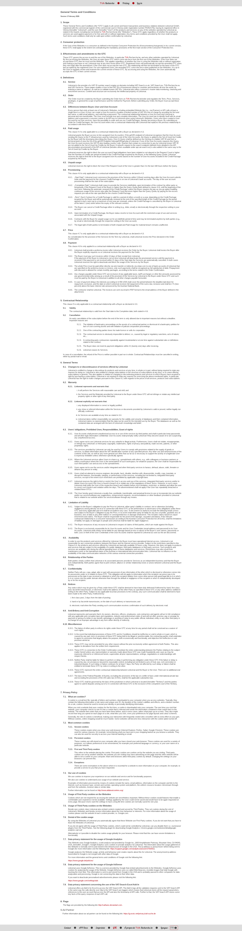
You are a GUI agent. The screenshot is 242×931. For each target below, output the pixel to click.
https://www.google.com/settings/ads (83, 881)
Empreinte (100, 927)
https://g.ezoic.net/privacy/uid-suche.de (140, 914)
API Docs (83, 927)
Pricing (126, 3)
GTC (115, 927)
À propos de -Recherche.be (138, 927)
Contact (67, 927)
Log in (139, 3)
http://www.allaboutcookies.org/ (110, 790)
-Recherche (107, 3)
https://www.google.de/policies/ (80, 861)
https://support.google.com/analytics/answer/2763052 (132, 849)
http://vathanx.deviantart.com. (110, 905)
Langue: (165, 927)
